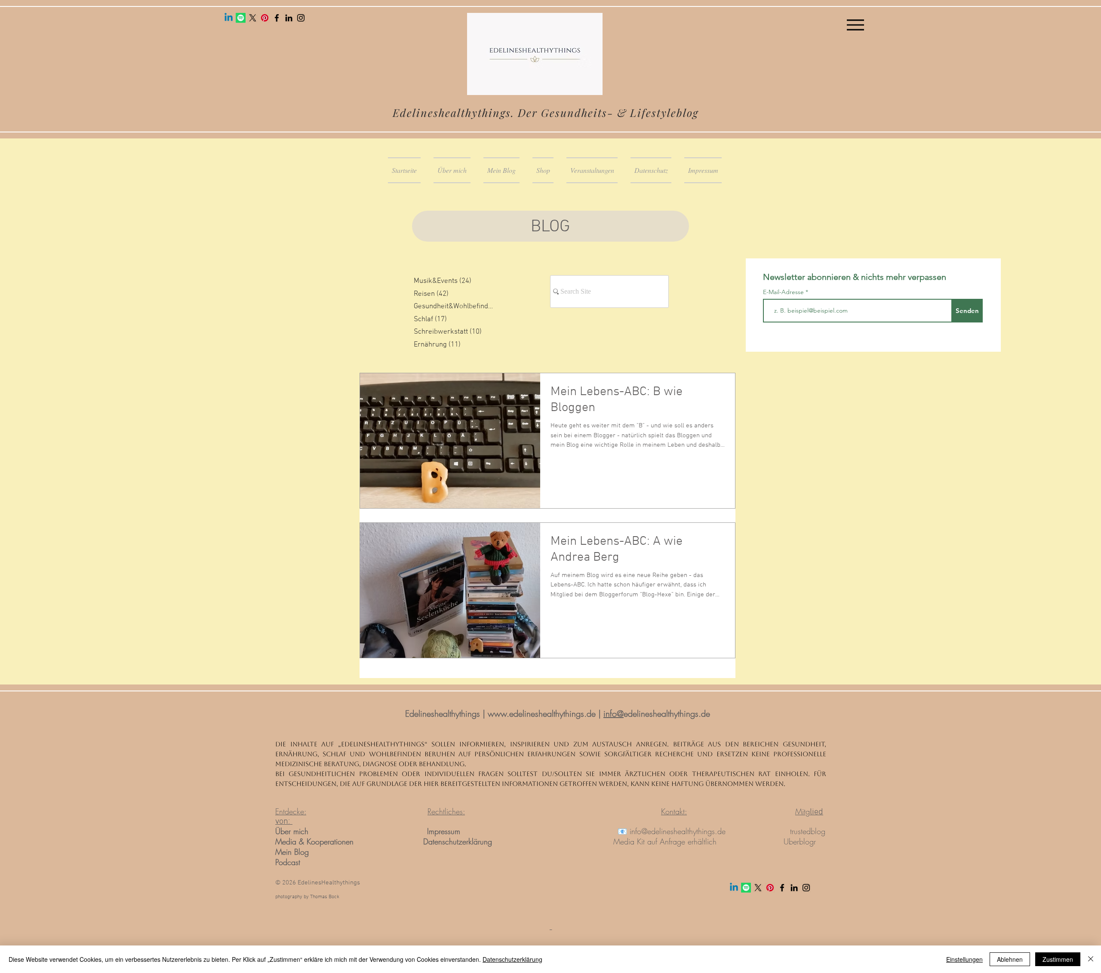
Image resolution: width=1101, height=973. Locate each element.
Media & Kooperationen (314, 841)
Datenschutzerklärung (457, 841)
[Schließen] (1091, 959)
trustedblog (807, 831)
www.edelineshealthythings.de (542, 713)
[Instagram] (301, 18)
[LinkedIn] (289, 18)
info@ (613, 713)
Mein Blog (292, 852)
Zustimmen (1058, 959)
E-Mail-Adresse (784, 292)
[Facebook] (277, 18)
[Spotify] (241, 18)
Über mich (293, 831)
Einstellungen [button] (964, 959)
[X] (253, 18)
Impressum (443, 831)
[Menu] (855, 25)
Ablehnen (1010, 959)
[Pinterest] (265, 18)
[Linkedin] (229, 18)
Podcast (287, 862)
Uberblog (799, 841)
